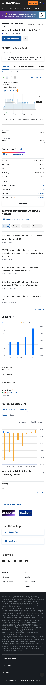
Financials (40, 66)
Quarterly (13, 415)
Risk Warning (6, 672)
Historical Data (15, 72)
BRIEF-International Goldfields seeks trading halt (21, 297)
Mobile (27, 577)
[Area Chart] (7, 77)
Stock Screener (16, 9)
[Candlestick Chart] (4, 77)
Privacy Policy (6, 665)
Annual (4, 415)
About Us (5, 572)
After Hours (37, 9)
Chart (14, 66)
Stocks (5, 9)
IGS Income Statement (14, 404)
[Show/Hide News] (15, 77)
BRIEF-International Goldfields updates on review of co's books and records (20, 269)
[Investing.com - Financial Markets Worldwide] (13, 3)
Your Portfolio (30, 582)
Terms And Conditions (9, 658)
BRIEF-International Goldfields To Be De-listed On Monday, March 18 (22, 237)
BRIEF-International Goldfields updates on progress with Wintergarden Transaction (20, 283)
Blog (26, 572)
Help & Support (7, 582)
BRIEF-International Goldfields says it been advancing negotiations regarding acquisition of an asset (23, 253)
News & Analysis (26, 66)
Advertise (5, 577)
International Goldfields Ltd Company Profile (17, 473)
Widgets (28, 586)
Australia (27, 9)
